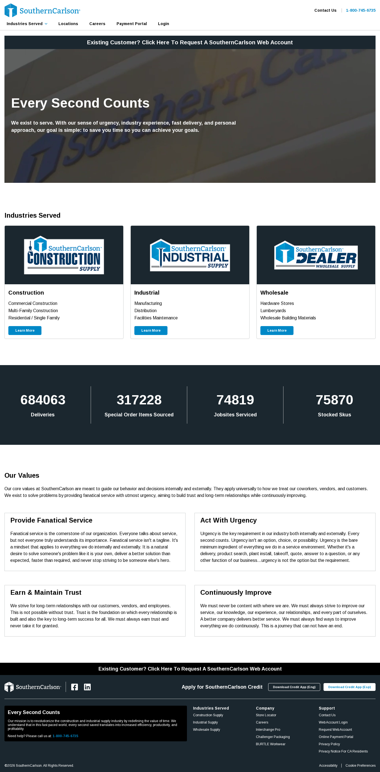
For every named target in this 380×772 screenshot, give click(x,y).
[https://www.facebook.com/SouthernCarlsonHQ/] (74, 687)
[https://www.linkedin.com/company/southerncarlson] (87, 687)
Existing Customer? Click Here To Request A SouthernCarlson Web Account (190, 42)
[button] (27, 24)
